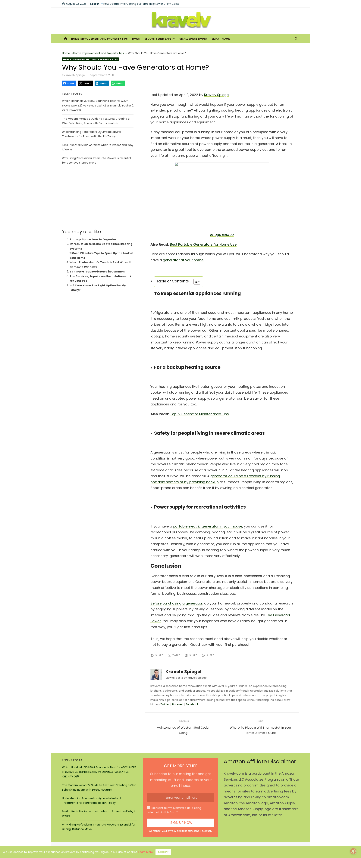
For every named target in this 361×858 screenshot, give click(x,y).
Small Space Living (193, 39)
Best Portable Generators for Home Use (203, 244)
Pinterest (178, 704)
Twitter (165, 704)
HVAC (136, 39)
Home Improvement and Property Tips (99, 39)
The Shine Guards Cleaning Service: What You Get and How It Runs (147, 4)
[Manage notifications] (353, 851)
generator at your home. (183, 260)
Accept (163, 852)
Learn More (145, 852)
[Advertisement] (97, 197)
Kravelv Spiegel (75, 75)
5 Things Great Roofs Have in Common (97, 271)
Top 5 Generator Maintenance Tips (199, 414)
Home (66, 53)
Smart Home (221, 39)
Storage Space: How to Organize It (94, 239)
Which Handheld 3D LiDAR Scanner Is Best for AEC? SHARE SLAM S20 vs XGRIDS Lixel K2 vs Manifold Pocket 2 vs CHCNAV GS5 (97, 105)
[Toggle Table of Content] (195, 281)
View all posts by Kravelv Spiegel (186, 678)
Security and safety (159, 39)
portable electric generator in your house (207, 526)
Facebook (192, 704)
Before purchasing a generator (176, 603)
